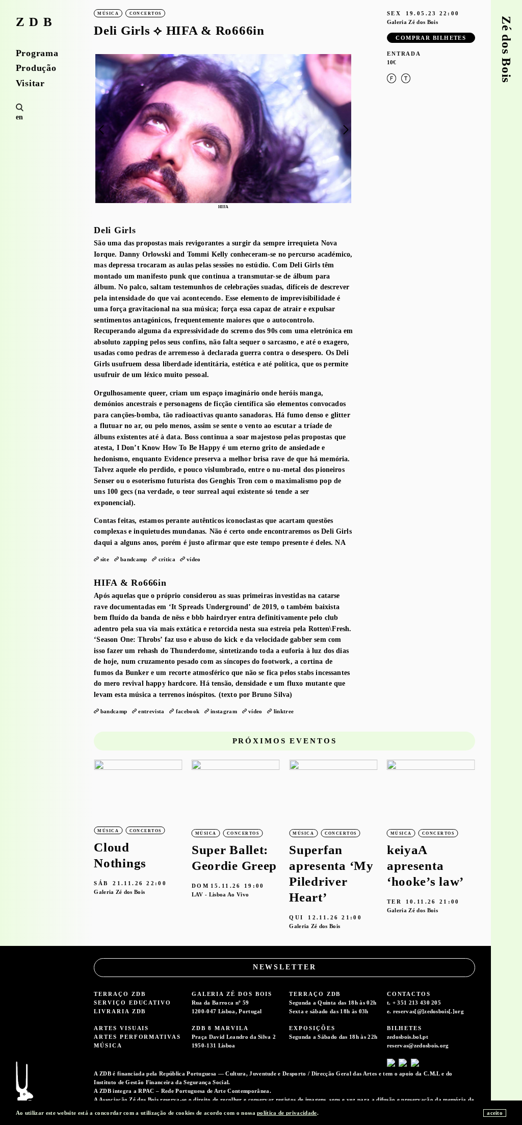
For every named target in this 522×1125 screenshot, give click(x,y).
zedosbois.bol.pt (407, 1037)
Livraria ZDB (120, 1011)
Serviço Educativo (132, 1002)
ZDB (36, 22)
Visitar (30, 83)
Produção (36, 67)
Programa (37, 53)
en (19, 117)
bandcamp (133, 559)
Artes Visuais (121, 1028)
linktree (284, 711)
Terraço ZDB (119, 994)
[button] (346, 129)
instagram (224, 711)
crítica (167, 559)
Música (108, 1045)
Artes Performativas (137, 1037)
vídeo (194, 559)
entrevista (151, 711)
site (104, 559)
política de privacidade (287, 1113)
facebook (188, 711)
